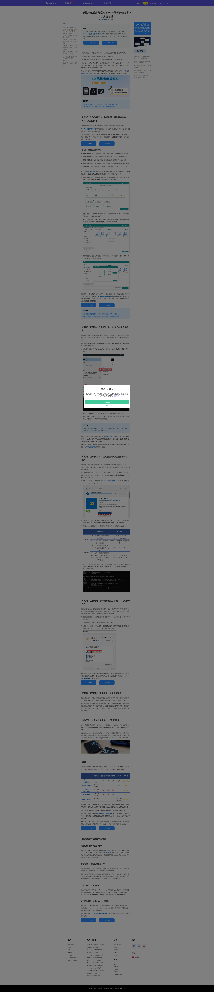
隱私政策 (116, 396)
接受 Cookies (107, 402)
